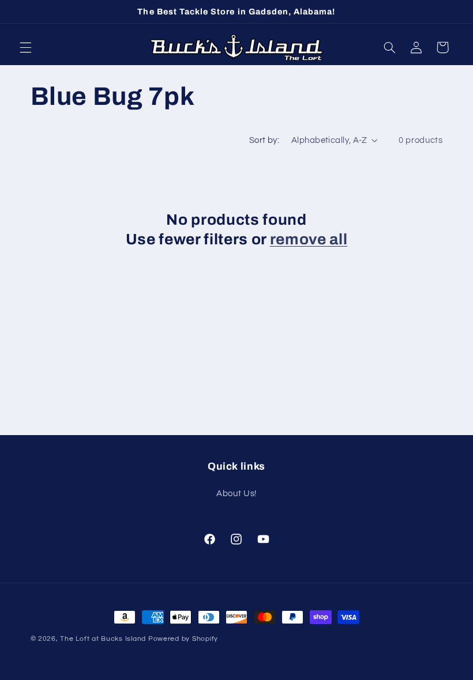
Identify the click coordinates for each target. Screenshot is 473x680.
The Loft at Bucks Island (103, 639)
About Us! (236, 493)
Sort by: (264, 140)
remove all (309, 239)
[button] (25, 47)
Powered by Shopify (183, 639)
